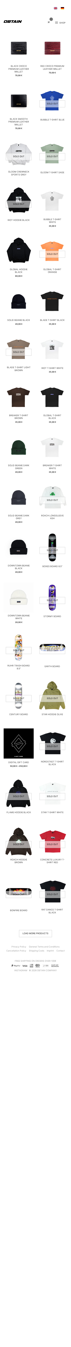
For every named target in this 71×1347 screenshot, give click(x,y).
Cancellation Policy (16, 950)
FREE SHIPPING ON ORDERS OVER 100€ (35, 961)
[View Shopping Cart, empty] (48, 22)
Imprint (50, 950)
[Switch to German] (62, 8)
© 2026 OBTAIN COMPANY (43, 970)
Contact (60, 950)
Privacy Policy (18, 946)
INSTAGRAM (21, 970)
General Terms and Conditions (44, 946)
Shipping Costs (36, 950)
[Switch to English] (55, 8)
